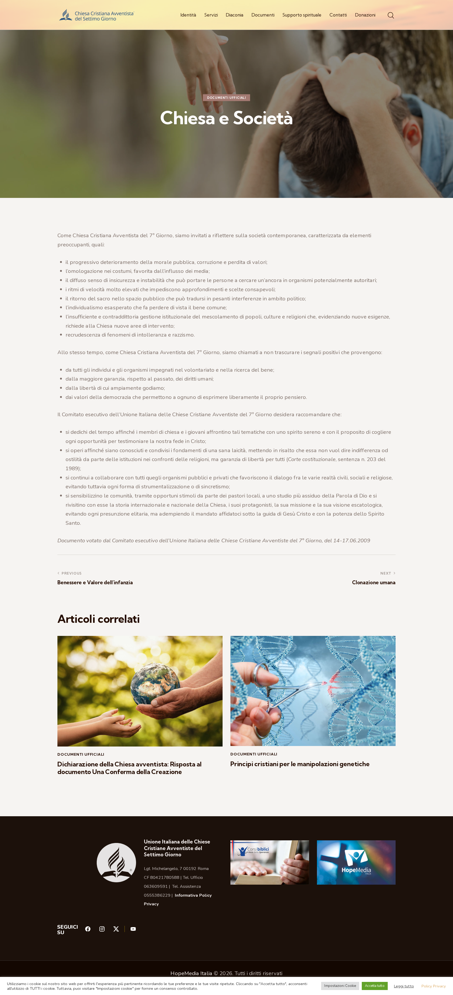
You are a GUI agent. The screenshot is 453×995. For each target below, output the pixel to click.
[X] (121, 930)
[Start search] (391, 15)
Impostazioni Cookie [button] (340, 985)
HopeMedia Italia (191, 973)
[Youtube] (133, 930)
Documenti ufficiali (226, 98)
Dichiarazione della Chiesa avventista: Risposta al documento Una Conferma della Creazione (129, 768)
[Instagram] (106, 930)
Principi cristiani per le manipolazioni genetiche (300, 764)
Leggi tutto (404, 986)
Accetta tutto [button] (374, 985)
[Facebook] (92, 930)
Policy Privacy (434, 986)
